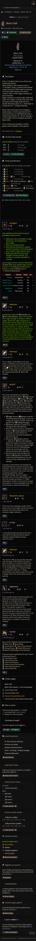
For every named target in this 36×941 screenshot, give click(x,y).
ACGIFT (12, 384)
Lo (14, 176)
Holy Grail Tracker (11, 776)
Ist (7, 169)
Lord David (8, 712)
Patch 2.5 (18, 70)
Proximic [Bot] (20, 712)
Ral (32, 181)
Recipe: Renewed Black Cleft (15, 696)
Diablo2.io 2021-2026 (10, 938)
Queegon (13, 223)
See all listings (18, 154)
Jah (7, 176)
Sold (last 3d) (9, 195)
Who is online (10, 705)
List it (7, 154)
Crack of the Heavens (13, 188)
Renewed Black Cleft (12, 693)
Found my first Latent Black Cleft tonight (19, 699)
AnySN (24, 710)
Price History (23, 195)
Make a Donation (11, 932)
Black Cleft (25, 12)
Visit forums (9, 757)
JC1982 (12, 522)
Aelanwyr (13, 304)
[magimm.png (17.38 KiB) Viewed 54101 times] (18, 283)
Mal (7, 181)
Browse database (11, 857)
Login (7, 729)
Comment (12, 32)
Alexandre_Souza (16, 495)
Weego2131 (9, 714)
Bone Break (30, 188)
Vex (7, 186)
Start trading (9, 896)
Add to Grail (26, 32)
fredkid (12, 631)
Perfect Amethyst (20, 181)
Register (16, 729)
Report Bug (9, 913)
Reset (6, 37)
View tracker (9, 806)
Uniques (16, 710)
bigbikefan (13, 586)
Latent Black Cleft (11, 690)
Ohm (15, 186)
